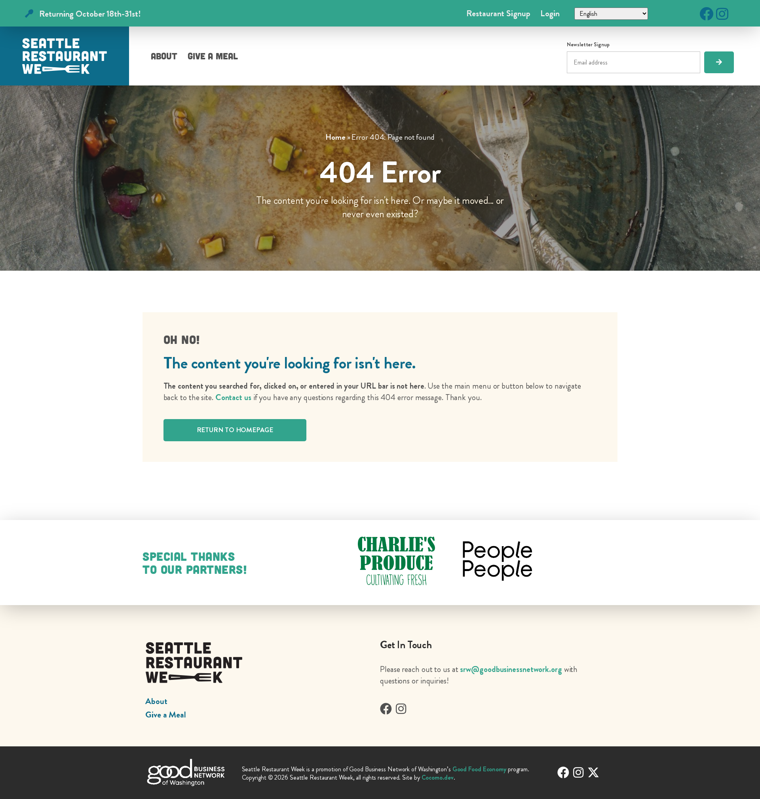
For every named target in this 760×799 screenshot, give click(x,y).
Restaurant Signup (498, 13)
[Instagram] (722, 14)
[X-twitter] (593, 772)
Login (550, 13)
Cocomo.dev (438, 777)
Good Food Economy (479, 769)
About (164, 55)
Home (335, 137)
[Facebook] (706, 14)
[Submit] (719, 62)
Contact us (233, 397)
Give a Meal (213, 55)
